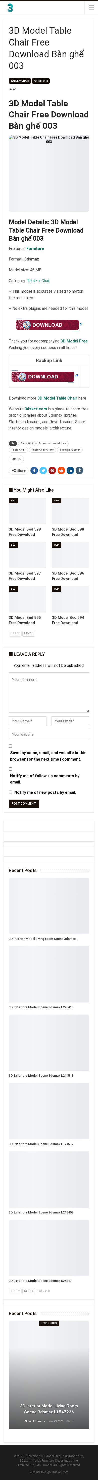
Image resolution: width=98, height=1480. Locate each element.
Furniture (41, 80)
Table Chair (18, 449)
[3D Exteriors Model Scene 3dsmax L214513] (49, 1043)
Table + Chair (20, 80)
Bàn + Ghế (27, 443)
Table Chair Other (42, 449)
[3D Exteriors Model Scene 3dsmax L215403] (49, 1179)
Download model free (52, 443)
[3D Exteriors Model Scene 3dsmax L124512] (49, 1111)
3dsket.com (60, 1472)
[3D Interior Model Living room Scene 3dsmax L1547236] (49, 906)
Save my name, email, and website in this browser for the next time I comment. (48, 756)
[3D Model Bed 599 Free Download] (27, 511)
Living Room (49, 1323)
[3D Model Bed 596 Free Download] (70, 555)
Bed (13, 500)
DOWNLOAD (47, 325)
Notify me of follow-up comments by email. (44, 779)
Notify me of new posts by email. (45, 792)
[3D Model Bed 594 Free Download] (70, 599)
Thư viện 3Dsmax (70, 449)
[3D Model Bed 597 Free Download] (27, 555)
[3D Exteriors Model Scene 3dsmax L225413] (49, 974)
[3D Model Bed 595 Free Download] (27, 599)
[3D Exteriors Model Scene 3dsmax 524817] (49, 1248)
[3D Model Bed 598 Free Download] (70, 511)
